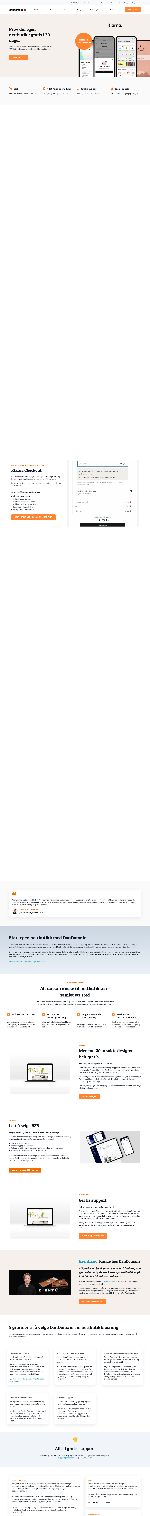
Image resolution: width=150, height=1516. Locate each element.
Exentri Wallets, (109, 1281)
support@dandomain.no (68, 1458)
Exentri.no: (88, 1261)
